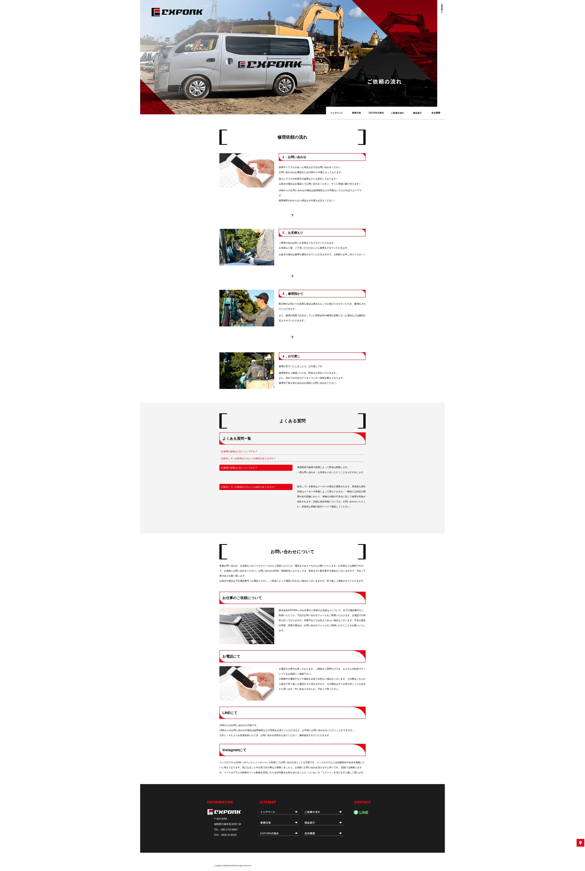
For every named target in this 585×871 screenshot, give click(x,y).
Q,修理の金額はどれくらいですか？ (239, 451)
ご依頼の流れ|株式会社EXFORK (442, 7)
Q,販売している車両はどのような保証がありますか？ (248, 458)
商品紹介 (417, 113)
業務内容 (356, 113)
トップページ (336, 113)
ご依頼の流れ (397, 113)
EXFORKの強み (376, 113)
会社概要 (436, 113)
